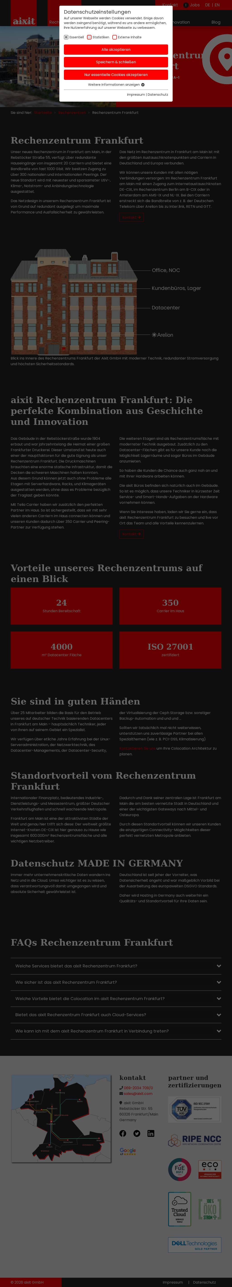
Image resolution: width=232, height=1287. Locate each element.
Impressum (136, 94)
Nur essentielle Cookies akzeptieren (116, 74)
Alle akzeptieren (116, 49)
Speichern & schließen (116, 62)
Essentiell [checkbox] (77, 37)
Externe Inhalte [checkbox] (130, 37)
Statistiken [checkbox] (101, 37)
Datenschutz (158, 94)
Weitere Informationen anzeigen (114, 84)
